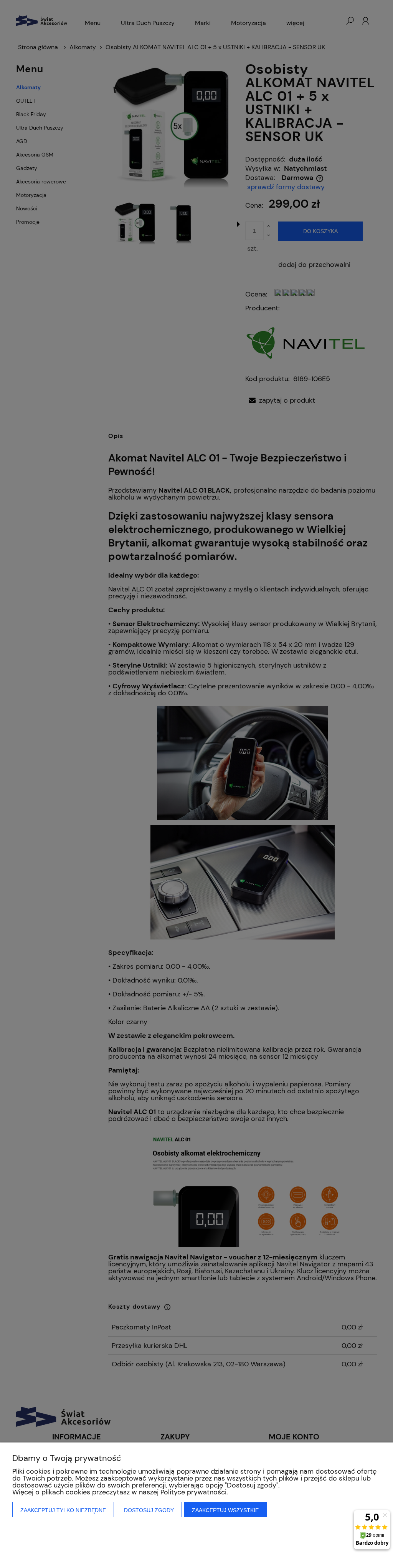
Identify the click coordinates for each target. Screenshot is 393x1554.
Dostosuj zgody (149, 1510)
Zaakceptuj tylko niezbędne (63, 1510)
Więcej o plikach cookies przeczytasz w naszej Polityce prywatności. (120, 1492)
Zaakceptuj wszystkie (225, 1510)
